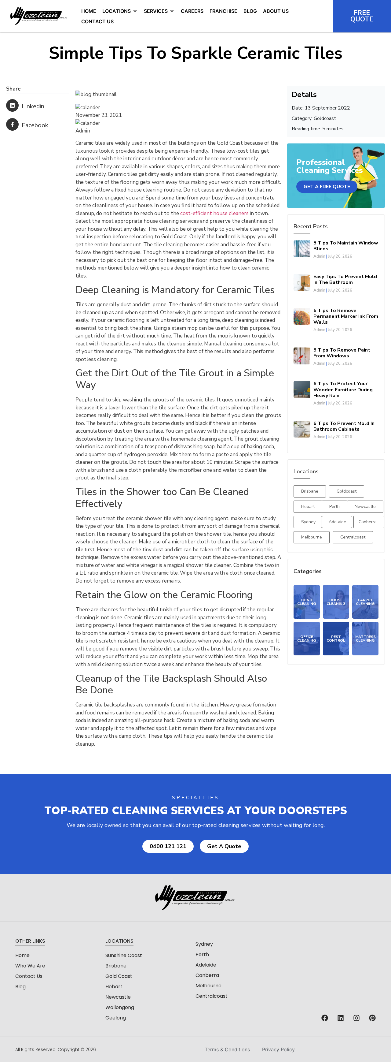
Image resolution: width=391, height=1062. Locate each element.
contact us (28, 976)
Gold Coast (118, 976)
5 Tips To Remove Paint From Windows (341, 353)
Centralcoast (212, 996)
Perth (202, 954)
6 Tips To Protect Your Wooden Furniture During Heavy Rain (343, 389)
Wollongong (119, 1007)
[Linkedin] (340, 1018)
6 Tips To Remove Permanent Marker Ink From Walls (345, 316)
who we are (30, 965)
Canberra (207, 975)
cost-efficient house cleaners (214, 213)
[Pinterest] (372, 1018)
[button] (120, 11)
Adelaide (206, 964)
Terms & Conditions (227, 1049)
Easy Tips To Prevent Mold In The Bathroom (345, 279)
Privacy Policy (278, 1049)
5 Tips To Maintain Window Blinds (345, 246)
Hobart (113, 986)
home (22, 955)
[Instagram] (356, 1018)
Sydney (204, 944)
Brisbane (115, 965)
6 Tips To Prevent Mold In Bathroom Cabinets (344, 426)
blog (20, 986)
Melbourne (208, 985)
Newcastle (118, 997)
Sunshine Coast (123, 955)
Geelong (115, 1017)
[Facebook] (324, 1018)
